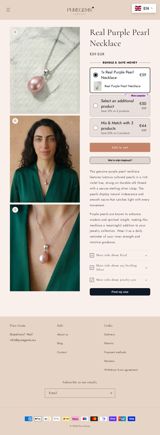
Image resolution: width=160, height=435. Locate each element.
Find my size (120, 291)
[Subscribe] (110, 393)
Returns (109, 343)
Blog (60, 343)
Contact (62, 352)
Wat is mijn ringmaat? (120, 160)
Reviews (109, 361)
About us (62, 334)
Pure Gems (84, 426)
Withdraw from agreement (121, 370)
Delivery (109, 334)
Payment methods (115, 352)
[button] (8, 9)
